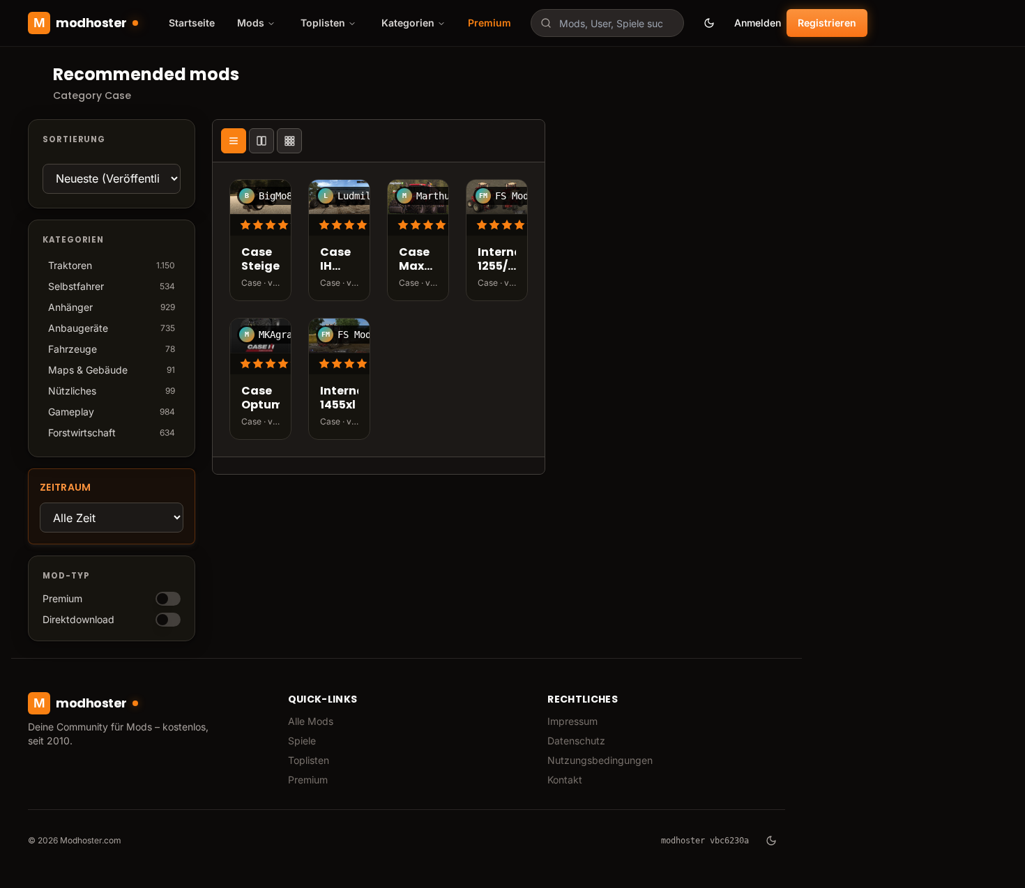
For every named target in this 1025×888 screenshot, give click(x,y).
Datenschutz (576, 741)
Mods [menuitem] (250, 23)
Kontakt (564, 780)
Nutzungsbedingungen (600, 760)
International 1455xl (339, 398)
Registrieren (827, 23)
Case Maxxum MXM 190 (418, 260)
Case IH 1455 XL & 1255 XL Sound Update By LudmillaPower (339, 260)
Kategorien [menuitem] (407, 23)
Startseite (192, 23)
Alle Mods (310, 721)
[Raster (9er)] (289, 140)
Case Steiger (260, 260)
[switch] (168, 599)
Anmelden (757, 23)
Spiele (302, 741)
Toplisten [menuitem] (323, 23)
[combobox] (607, 23)
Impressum (572, 721)
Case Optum (260, 398)
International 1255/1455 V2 (497, 260)
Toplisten (308, 760)
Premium (489, 23)
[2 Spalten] (261, 140)
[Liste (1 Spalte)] (233, 140)
